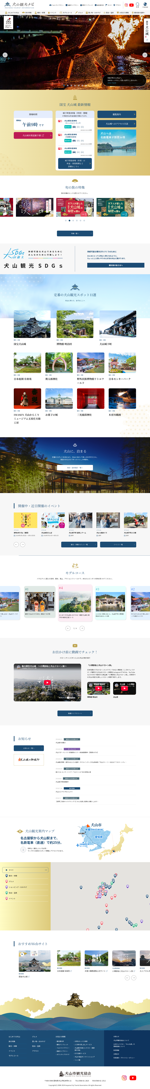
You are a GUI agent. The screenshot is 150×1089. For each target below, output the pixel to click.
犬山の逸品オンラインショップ (85, 1057)
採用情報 (116, 1050)
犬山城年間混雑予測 (31, 135)
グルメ (34, 1036)
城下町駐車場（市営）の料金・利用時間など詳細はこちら (75, 163)
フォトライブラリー (63, 1048)
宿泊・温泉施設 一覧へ (75, 468)
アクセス (35, 1051)
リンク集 (77, 1060)
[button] (64, 85)
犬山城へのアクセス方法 (117, 123)
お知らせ (116, 1036)
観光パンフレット (62, 1044)
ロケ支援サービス (80, 1053)
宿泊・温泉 (36, 1046)
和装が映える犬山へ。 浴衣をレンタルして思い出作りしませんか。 (123, 80)
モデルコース (13, 1055)
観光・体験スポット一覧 (79, 544)
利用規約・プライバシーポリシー (124, 1058)
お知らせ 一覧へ (28, 748)
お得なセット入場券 (81, 1041)
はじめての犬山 (14, 1036)
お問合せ (116, 1054)
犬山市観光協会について (121, 1040)
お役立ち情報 (60, 1036)
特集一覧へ (75, 233)
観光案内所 (60, 1041)
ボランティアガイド (63, 1054)
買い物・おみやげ (38, 1041)
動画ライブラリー (62, 1051)
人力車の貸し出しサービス (83, 1044)
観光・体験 (13, 1046)
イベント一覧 (118, 544)
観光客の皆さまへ (116, 265)
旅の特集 (12, 1041)
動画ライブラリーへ (75, 713)
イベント (12, 1051)
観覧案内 (117, 114)
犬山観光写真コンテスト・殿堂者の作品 (85, 1049)
